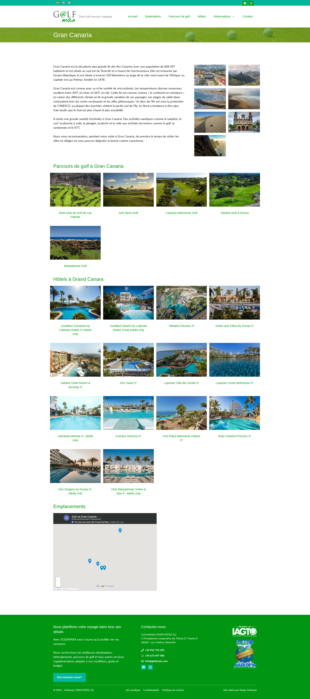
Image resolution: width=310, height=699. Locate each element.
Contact (248, 16)
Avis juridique (133, 690)
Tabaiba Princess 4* (181, 326)
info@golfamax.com (156, 661)
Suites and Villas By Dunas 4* (234, 326)
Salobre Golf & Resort (235, 213)
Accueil (132, 16)
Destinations (153, 16)
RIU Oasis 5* (128, 383)
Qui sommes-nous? (69, 677)
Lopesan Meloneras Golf (181, 213)
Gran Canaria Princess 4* (234, 436)
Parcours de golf (179, 16)
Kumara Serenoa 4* (128, 436)
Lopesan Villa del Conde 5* (181, 383)
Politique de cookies (173, 690)
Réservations (222, 16)
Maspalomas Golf (75, 266)
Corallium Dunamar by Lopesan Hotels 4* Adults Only (75, 330)
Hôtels (202, 16)
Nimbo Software (248, 690)
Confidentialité (151, 690)
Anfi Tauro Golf (128, 213)
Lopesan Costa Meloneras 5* (234, 383)
